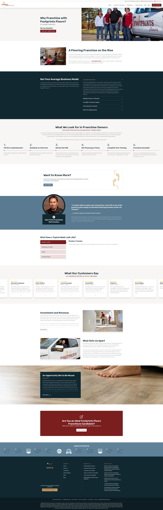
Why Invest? (48, 185)
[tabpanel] (17, 150)
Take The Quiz (81, 430)
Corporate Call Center (89, 79)
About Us (65, 468)
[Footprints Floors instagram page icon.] (49, 467)
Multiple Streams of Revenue (91, 98)
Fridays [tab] (43, 252)
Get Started (156, 5)
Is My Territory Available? (90, 475)
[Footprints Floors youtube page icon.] (50, 467)
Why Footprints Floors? (89, 466)
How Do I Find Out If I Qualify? (91, 473)
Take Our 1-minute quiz (48, 31)
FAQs (145, 5)
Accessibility (90, 499)
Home (64, 466)
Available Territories (148, 1)
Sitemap (96, 499)
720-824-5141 (158, 1)
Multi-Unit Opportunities (90, 110)
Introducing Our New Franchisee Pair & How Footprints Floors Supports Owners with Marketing (112, 489)
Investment (130, 5)
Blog (149, 5)
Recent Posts (108, 463)
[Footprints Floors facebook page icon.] (47, 467)
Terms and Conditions (83, 499)
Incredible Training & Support (91, 102)
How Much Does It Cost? (89, 468)
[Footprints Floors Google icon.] (52, 467)
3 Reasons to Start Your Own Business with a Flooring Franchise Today (112, 480)
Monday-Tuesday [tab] (46, 242)
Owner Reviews (139, 5)
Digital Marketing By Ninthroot (104, 499)
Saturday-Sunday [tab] (46, 256)
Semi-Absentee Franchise (90, 106)
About (109, 5)
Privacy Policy (74, 499)
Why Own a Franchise (119, 5)
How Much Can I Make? (89, 470)
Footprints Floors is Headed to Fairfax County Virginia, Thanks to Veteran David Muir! (112, 474)
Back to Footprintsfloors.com (132, 1)
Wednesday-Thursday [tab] (47, 247)
